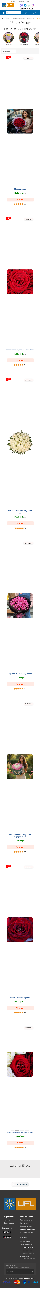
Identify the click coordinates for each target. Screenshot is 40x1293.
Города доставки (26, 1220)
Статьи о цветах (9, 1223)
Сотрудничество (25, 1223)
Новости (7, 1220)
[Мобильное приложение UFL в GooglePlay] (7, 1237)
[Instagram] (32, 6)
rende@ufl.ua (26, 1241)
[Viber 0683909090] (21, 6)
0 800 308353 (25, 1256)
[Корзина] (25, 12)
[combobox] (8, 51)
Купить (21, 199)
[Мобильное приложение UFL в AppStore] (7, 1232)
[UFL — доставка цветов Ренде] (8, 5)
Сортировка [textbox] (6, 51)
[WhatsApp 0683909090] (29, 6)
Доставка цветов (26, 1226)
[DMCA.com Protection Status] (29, 1278)
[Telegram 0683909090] (25, 6)
